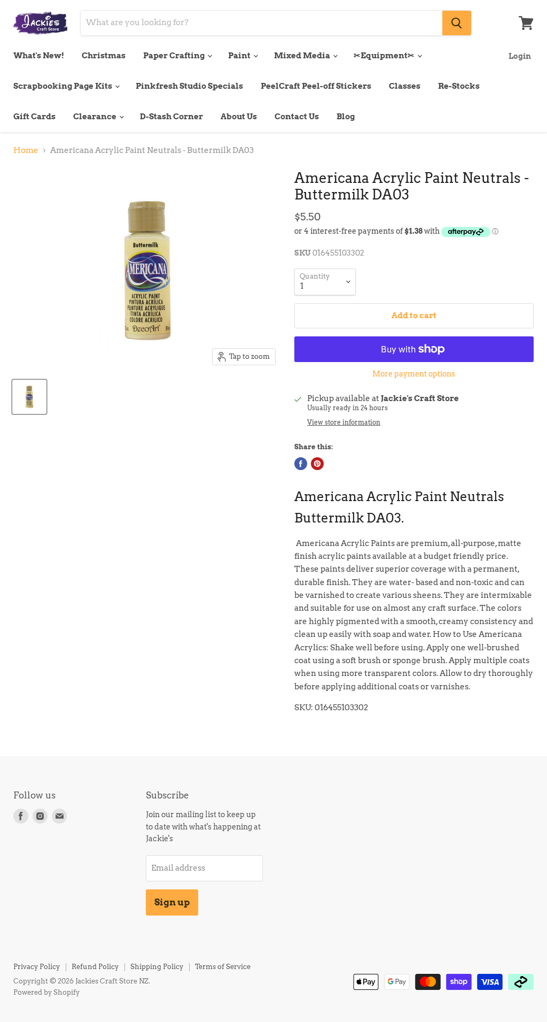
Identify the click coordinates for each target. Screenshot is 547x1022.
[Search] (456, 23)
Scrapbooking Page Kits (63, 86)
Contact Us (297, 116)
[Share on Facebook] (300, 463)
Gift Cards (34, 116)
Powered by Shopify (46, 992)
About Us (239, 116)
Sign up (172, 902)
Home (25, 150)
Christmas (104, 55)
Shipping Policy (156, 967)
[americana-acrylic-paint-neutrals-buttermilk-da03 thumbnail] (29, 397)
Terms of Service (223, 967)
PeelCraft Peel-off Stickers (316, 86)
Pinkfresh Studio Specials (189, 86)
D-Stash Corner (171, 116)
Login (520, 55)
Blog (346, 116)
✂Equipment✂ (385, 55)
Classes (404, 86)
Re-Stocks (459, 86)
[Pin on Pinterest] (317, 463)
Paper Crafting (174, 55)
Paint (240, 55)
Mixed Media (303, 55)
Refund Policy (95, 967)
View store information (343, 422)
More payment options (413, 374)
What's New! (38, 55)
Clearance (95, 116)
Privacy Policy (36, 967)
